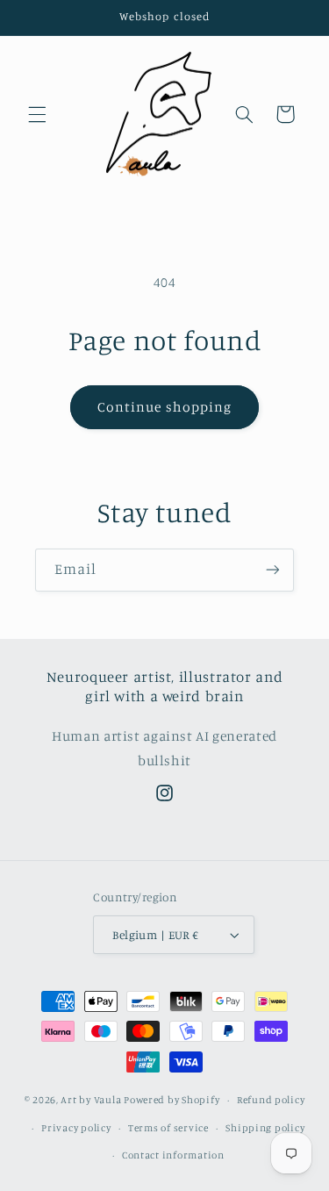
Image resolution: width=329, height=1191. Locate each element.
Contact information (173, 1155)
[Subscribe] (273, 570)
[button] (37, 114)
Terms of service (168, 1128)
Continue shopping (164, 406)
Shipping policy (264, 1128)
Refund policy (271, 1100)
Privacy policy (76, 1128)
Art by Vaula (91, 1100)
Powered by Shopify (171, 1100)
